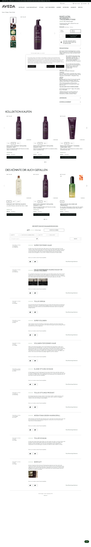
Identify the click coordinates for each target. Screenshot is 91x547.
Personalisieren (32, 66)
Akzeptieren (60, 66)
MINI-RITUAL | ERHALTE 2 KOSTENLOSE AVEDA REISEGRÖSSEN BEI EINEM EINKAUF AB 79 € (26, 1)
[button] (33, 281)
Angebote (73, 7)
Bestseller (21, 7)
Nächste (46, 495)
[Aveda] (8, 6)
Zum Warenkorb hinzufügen (73, 36)
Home (3, 12)
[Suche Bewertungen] (37, 238)
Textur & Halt (12, 12)
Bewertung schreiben (54, 230)
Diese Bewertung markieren (72, 261)
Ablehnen (50, 66)
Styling (6, 12)
